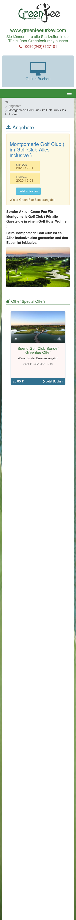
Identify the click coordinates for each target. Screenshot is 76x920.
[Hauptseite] (6, 101)
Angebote (14, 106)
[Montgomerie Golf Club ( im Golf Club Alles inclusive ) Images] (38, 267)
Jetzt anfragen (28, 191)
